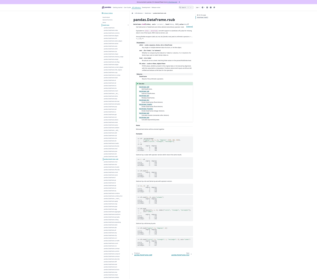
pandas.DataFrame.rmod (111, 172)
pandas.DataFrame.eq (110, 190)
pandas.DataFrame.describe (112, 259)
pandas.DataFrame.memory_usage (113, 56)
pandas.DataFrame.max (110, 272)
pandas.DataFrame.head (111, 77)
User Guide (127, 7)
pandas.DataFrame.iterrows (111, 101)
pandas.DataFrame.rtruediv (111, 167)
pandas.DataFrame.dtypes (111, 35)
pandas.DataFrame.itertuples (112, 104)
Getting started (117, 7)
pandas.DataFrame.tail (110, 109)
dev (197, 7)
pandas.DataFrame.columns (112, 33)
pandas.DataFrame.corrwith (111, 240)
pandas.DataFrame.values (111, 43)
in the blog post (172, 2)
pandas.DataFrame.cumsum (112, 256)
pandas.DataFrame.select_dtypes (113, 41)
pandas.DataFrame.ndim (111, 49)
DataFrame (106, 25)
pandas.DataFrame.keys (110, 98)
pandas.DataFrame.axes (110, 46)
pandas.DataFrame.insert (111, 91)
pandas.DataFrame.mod (110, 148)
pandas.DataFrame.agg (110, 209)
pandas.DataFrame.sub (110, 135)
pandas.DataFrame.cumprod (112, 254)
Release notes (156, 7)
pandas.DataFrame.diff (110, 261)
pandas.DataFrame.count (111, 243)
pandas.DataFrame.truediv (111, 143)
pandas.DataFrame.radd (110, 156)
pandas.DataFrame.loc (110, 85)
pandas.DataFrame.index (111, 30)
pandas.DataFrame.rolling (111, 219)
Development (146, 7)
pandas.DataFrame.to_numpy (112, 75)
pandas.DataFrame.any (110, 232)
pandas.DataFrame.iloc (110, 88)
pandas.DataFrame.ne (110, 188)
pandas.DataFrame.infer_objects (113, 70)
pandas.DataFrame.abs (110, 227)
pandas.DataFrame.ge (110, 185)
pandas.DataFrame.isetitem (111, 127)
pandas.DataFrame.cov (110, 246)
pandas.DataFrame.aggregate (112, 211)
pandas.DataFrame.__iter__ (111, 93)
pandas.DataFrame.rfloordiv (112, 169)
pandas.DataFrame (109, 28)
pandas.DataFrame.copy (110, 72)
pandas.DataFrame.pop (110, 106)
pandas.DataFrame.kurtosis (111, 269)
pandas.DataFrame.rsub (111, 159)
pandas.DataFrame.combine (112, 193)
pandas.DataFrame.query (111, 125)
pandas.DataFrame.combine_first (113, 196)
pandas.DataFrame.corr (110, 238)
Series (104, 22)
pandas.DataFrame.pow (110, 151)
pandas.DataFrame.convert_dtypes (113, 67)
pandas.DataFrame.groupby (112, 217)
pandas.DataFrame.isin (110, 117)
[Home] (132, 13)
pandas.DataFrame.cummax (112, 248)
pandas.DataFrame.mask (111, 122)
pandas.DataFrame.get (110, 114)
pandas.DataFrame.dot (110, 154)
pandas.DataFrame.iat (110, 83)
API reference (136, 7)
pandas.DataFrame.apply (111, 201)
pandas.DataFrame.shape (111, 54)
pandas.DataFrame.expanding (112, 222)
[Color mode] (203, 7)
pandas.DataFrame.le (110, 183)
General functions (108, 20)
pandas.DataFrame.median (111, 277)
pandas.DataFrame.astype (111, 64)
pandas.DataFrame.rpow (111, 175)
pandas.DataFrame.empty (111, 59)
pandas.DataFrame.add (110, 133)
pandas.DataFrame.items (111, 96)
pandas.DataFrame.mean (111, 275)
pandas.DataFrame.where (111, 119)
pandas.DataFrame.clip (110, 235)
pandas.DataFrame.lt (109, 177)
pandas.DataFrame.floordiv (111, 146)
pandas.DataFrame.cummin (111, 251)
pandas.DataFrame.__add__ (111, 130)
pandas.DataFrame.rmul (110, 162)
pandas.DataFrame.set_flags (112, 62)
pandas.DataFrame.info (110, 38)
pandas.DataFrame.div (110, 141)
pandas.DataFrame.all (110, 230)
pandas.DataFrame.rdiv (110, 164)
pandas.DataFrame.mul (110, 138)
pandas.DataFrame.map (110, 204)
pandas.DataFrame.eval (110, 264)
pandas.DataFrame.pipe (110, 206)
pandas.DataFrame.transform (112, 214)
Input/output (106, 17)
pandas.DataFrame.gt (110, 180)
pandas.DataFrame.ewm (110, 225)
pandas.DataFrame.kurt (110, 267)
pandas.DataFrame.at (110, 80)
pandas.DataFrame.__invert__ (112, 198)
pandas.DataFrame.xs (110, 112)
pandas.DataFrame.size (110, 51)
